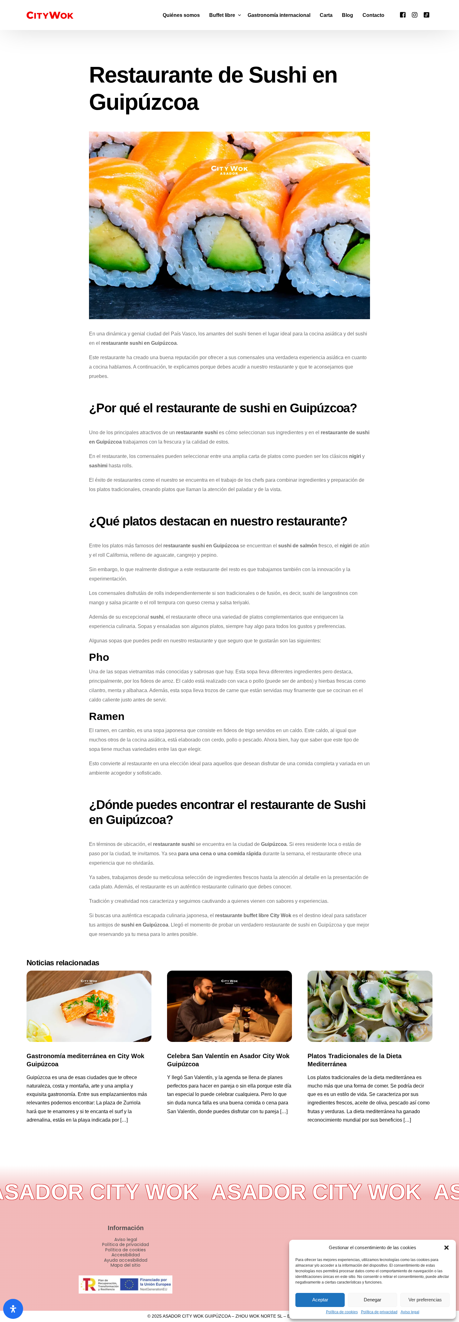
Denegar (372, 1299)
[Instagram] (415, 14)
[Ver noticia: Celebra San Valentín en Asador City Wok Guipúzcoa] (229, 1006)
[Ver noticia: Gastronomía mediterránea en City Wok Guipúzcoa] (89, 1006)
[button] (446, 1247)
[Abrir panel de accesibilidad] (13, 1309)
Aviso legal (410, 1312)
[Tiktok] (426, 14)
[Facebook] (403, 14)
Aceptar (320, 1299)
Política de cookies (342, 1312)
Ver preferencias (425, 1299)
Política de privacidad (379, 1312)
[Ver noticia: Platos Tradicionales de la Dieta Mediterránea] (370, 1006)
